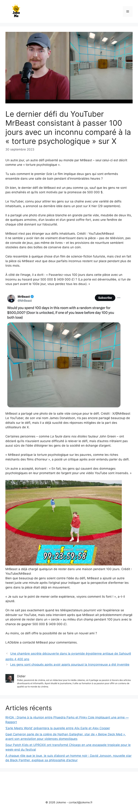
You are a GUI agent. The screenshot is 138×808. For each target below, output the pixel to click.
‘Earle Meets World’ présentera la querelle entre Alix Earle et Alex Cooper (57, 728)
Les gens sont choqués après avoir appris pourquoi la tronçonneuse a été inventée (69, 664)
